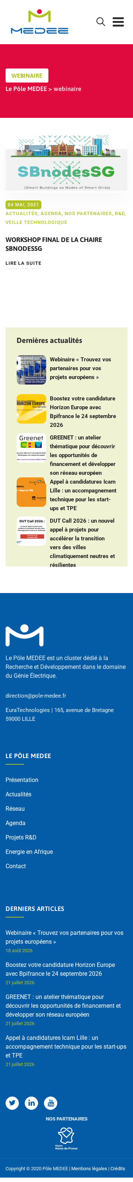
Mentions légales (89, 1168)
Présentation (22, 779)
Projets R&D (21, 837)
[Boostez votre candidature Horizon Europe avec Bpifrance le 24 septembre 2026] (31, 409)
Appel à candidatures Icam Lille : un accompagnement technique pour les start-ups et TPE (83, 495)
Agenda (51, 213)
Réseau (15, 808)
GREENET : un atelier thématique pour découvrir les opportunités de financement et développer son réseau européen (83, 455)
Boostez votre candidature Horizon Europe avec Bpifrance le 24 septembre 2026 (83, 411)
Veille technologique (36, 222)
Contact (16, 866)
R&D (120, 213)
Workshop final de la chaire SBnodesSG (54, 244)
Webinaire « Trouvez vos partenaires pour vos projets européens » (80, 368)
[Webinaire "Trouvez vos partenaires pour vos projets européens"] (31, 370)
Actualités (22, 213)
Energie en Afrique (29, 851)
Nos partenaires (88, 213)
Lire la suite (23, 263)
